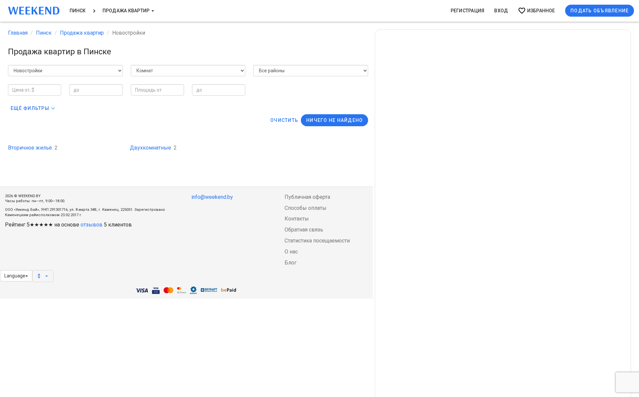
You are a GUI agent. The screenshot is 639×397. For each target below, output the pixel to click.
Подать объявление (599, 10)
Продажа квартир (127, 10)
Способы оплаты (305, 208)
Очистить (284, 120)
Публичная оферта (307, 197)
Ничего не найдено (334, 120)
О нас (291, 251)
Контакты (297, 218)
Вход (501, 10)
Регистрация (468, 10)
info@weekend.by (212, 197)
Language (14, 275)
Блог (291, 262)
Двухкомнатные (153, 148)
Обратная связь (304, 229)
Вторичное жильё (33, 148)
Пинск (78, 10)
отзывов (92, 224)
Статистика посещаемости (317, 240)
